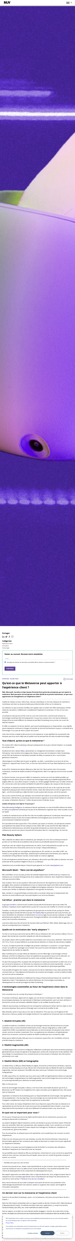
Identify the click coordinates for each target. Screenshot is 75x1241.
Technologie (5, 648)
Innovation (5, 646)
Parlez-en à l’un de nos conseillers (32, 1179)
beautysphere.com (56, 865)
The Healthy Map (38, 913)
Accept (47, 1233)
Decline (62, 1233)
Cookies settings (33, 1233)
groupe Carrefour (10, 905)
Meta (22, 751)
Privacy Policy (10, 1223)
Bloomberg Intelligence (14, 807)
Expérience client (7, 643)
